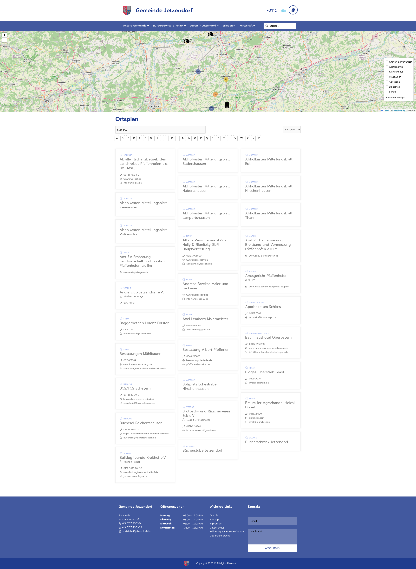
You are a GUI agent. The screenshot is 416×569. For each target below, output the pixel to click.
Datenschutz (217, 527)
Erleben (228, 26)
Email (249, 515)
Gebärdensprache (220, 535)
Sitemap (214, 519)
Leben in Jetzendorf (203, 26)
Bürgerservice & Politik (168, 26)
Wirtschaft (246, 26)
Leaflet (386, 110)
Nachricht (250, 527)
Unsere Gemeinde (134, 26)
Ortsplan (214, 515)
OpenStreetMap (398, 110)
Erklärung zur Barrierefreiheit (227, 531)
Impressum (216, 523)
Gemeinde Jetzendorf (164, 10)
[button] (186, 41)
